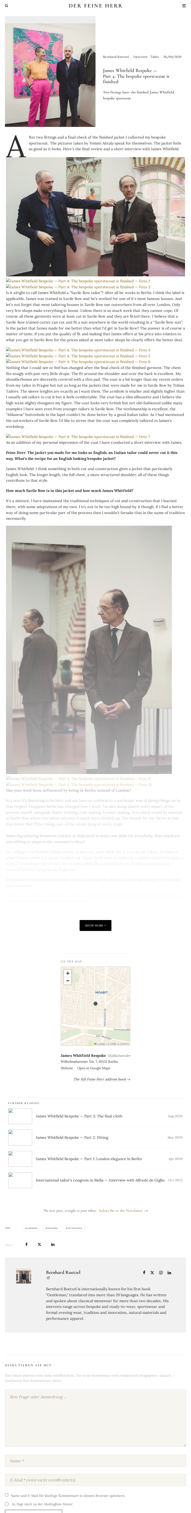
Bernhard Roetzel (116, 57)
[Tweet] (39, 1244)
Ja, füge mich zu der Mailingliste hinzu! (42, 1504)
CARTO (124, 1044)
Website (67, 1068)
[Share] (26, 1244)
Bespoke (53, 1228)
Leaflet (100, 1044)
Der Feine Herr (96, 5)
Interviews (75, 1228)
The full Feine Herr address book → (101, 1079)
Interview (140, 57)
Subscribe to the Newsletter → (123, 1210)
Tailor (154, 57)
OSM (113, 1044)
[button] (95, 1002)
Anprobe (32, 1228)
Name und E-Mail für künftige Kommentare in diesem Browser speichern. (68, 1495)
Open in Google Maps (93, 1068)
